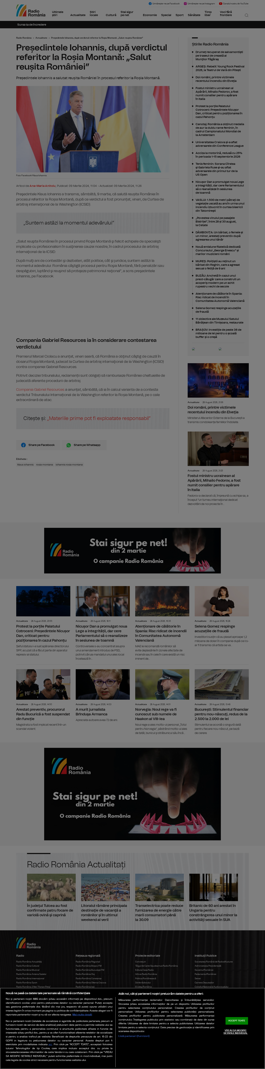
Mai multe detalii (82, 1014)
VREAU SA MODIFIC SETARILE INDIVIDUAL (236, 1032)
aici (50, 1044)
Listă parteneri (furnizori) (134, 1036)
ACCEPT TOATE (236, 1021)
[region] (132, 1028)
